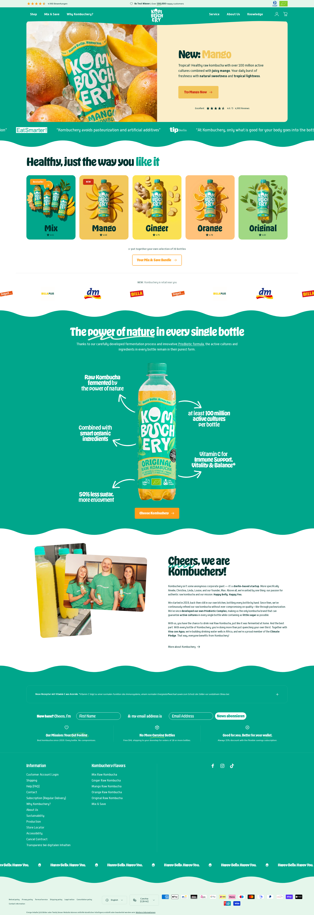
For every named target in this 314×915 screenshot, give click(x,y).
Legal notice (69, 899)
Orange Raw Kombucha (107, 792)
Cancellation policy (84, 899)
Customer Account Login (42, 774)
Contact (31, 792)
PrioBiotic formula (190, 344)
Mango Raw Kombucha (107, 786)
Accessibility (34, 833)
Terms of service (41, 899)
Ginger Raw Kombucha (106, 780)
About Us (32, 810)
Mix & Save (99, 804)
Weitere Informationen (145, 912)
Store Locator (35, 827)
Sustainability (35, 815)
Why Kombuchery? (38, 804)
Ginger (157, 228)
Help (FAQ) (33, 786)
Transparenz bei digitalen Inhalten (48, 845)
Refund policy (14, 899)
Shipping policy (56, 899)
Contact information (17, 904)
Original (263, 228)
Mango (104, 228)
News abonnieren (231, 716)
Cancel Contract (36, 839)
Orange (210, 228)
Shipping (31, 780)
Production (33, 821)
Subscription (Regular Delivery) (46, 798)
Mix (51, 228)
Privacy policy (27, 899)
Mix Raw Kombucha (104, 774)
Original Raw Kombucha (107, 798)
